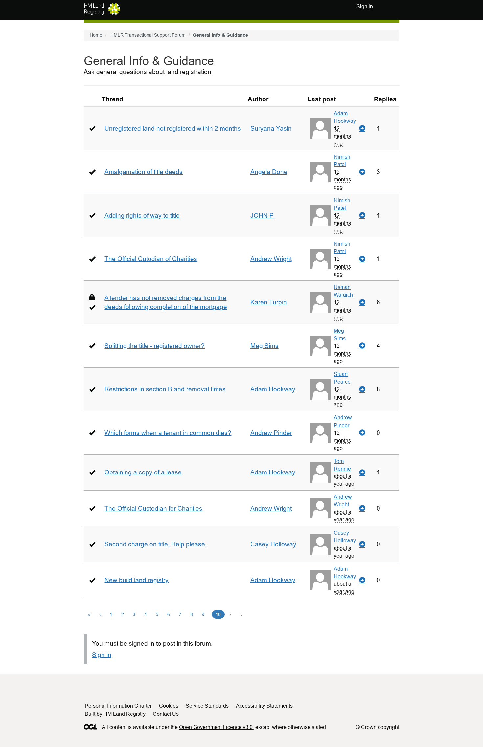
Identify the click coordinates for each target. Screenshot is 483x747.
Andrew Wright (271, 258)
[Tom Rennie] (320, 472)
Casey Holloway (273, 544)
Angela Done (269, 171)
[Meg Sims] (320, 346)
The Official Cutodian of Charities (150, 258)
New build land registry (136, 580)
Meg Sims (264, 345)
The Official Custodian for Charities (153, 508)
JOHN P (262, 215)
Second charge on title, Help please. (155, 544)
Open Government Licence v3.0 (216, 727)
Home (96, 35)
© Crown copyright (377, 727)
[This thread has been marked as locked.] (92, 297)
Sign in (101, 654)
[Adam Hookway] (320, 128)
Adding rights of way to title (142, 215)
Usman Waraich (343, 290)
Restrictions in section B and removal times (165, 389)
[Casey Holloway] (320, 544)
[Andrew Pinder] (320, 433)
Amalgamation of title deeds (143, 171)
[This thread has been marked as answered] (92, 128)
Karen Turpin (268, 302)
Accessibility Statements (264, 706)
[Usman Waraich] (320, 302)
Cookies (168, 706)
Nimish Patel (342, 160)
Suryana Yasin (271, 128)
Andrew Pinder (271, 432)
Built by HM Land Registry (115, 714)
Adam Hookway (345, 117)
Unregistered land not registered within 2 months (172, 128)
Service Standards (207, 706)
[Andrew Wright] (320, 508)
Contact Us (166, 714)
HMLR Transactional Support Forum (148, 35)
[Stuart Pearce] (320, 389)
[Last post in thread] (362, 128)
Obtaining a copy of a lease (143, 472)
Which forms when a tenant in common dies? (167, 432)
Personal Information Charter (118, 706)
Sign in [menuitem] (364, 6)
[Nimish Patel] (320, 172)
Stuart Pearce (342, 377)
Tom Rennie (342, 465)
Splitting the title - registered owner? (154, 345)
